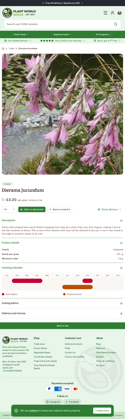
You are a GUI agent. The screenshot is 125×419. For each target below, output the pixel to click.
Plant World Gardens (106, 352)
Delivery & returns (73, 344)
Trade (11, 48)
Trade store (39, 344)
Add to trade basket (34, 209)
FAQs (67, 348)
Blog (98, 344)
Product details (10, 242)
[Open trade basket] (119, 13)
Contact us (70, 352)
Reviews (100, 357)
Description (8, 220)
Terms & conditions (105, 361)
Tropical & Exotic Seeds (45, 361)
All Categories (102, 34)
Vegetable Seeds (61, 34)
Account (100, 365)
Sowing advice (10, 303)
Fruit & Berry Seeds (43, 357)
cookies (33, 410)
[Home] (3, 48)
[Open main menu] (105, 13)
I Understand (102, 410)
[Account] (112, 13)
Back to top (62, 325)
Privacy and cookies (74, 357)
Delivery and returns (14, 313)
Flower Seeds (20, 34)
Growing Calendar (12, 267)
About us (100, 348)
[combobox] (7, 209)
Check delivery (109, 209)
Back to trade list (61, 209)
